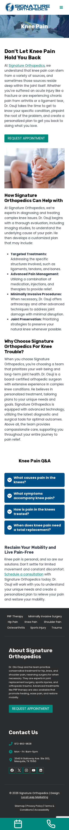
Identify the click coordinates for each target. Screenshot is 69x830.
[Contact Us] (18, 824)
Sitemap (20, 805)
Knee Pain (31, 622)
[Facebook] (12, 770)
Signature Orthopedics (27, 65)
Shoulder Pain (52, 622)
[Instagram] (26, 770)
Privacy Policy (34, 805)
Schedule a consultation (23, 574)
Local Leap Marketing (34, 797)
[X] (19, 770)
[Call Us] (51, 824)
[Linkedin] (41, 770)
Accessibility (41, 809)
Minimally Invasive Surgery (45, 616)
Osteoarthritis (16, 627)
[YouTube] (33, 770)
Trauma (57, 627)
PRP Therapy (15, 616)
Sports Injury (38, 627)
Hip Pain (13, 622)
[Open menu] (61, 7)
